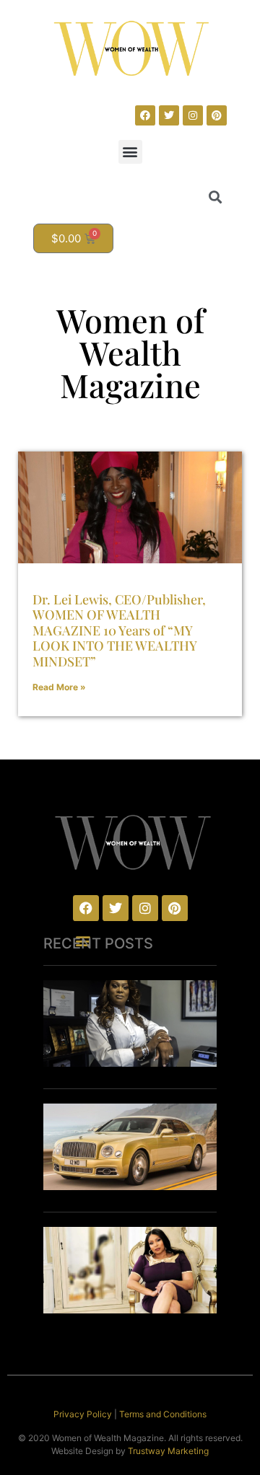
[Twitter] (169, 115)
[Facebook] (145, 115)
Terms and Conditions (163, 1414)
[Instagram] (193, 115)
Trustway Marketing (168, 1450)
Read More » (59, 687)
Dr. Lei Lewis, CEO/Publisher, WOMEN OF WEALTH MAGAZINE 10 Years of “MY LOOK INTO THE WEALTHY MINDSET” (119, 630)
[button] (130, 152)
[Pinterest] (217, 115)
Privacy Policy (82, 1414)
